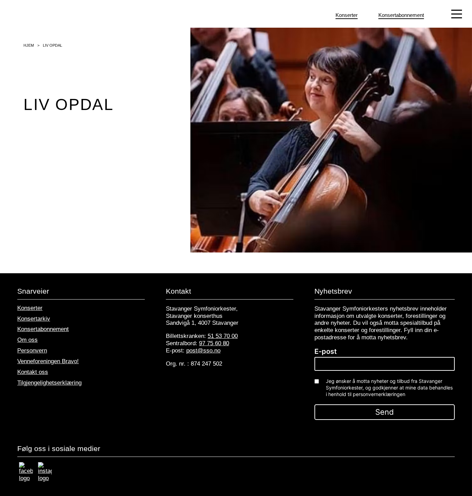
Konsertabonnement (43, 329)
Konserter (30, 308)
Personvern (32, 350)
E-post (325, 351)
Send (384, 411)
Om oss (27, 340)
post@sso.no (203, 350)
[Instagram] (45, 478)
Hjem (28, 45)
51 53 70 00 (223, 336)
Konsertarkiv (33, 318)
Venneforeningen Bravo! (48, 361)
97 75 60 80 (214, 343)
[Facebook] (26, 478)
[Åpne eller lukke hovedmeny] (457, 14)
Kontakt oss (32, 372)
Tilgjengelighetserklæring (49, 382)
